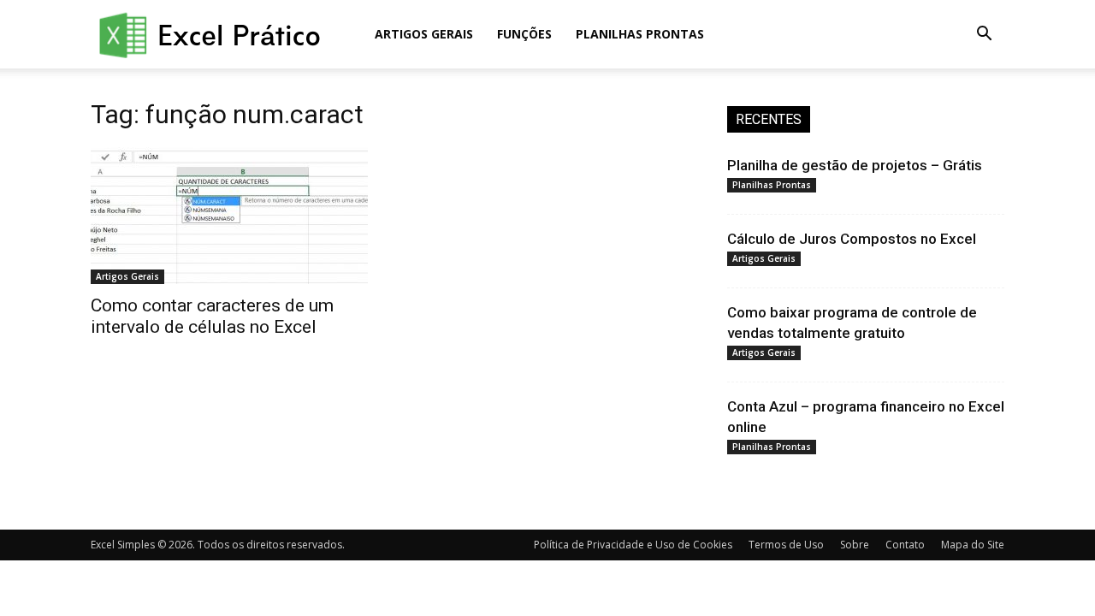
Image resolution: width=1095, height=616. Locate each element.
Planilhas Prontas (640, 34)
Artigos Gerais (424, 34)
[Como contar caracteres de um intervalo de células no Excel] (229, 215)
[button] (983, 35)
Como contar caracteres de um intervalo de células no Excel (212, 316)
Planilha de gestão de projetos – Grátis (854, 165)
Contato (905, 544)
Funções (524, 34)
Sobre (854, 544)
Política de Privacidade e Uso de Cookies (633, 544)
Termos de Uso (786, 544)
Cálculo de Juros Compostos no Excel (851, 238)
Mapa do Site (972, 544)
